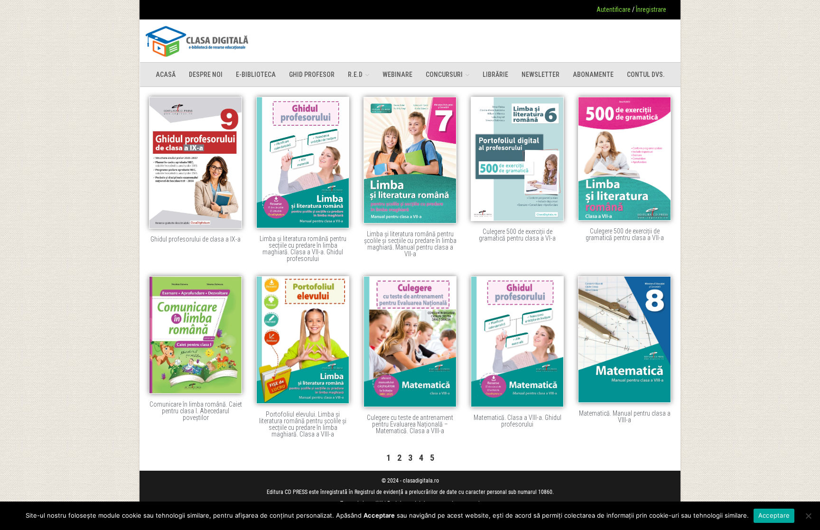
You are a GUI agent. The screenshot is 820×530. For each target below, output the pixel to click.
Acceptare (774, 515)
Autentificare (613, 9)
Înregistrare (651, 9)
